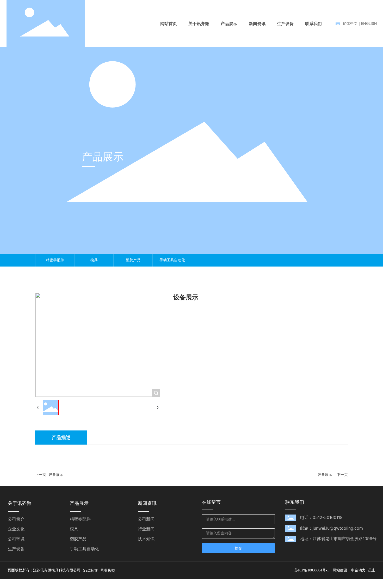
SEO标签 (90, 570)
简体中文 (350, 23)
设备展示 (56, 474)
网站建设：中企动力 (349, 570)
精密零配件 (55, 260)
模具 (94, 260)
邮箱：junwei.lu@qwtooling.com (331, 528)
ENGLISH (369, 23)
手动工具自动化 (172, 260)
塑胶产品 (133, 260)
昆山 (371, 570)
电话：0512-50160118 (321, 517)
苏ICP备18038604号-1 (311, 570)
